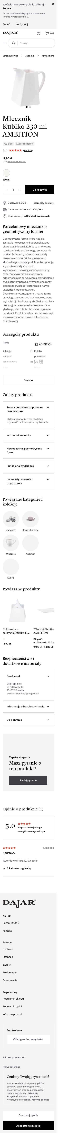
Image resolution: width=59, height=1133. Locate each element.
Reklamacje (10, 972)
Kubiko (38, 351)
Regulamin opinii (12, 1006)
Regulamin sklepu (13, 998)
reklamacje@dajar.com (27, 693)
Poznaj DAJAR (11, 923)
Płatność (8, 957)
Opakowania (10, 980)
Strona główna (10, 55)
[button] (28, 409)
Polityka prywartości (14, 1057)
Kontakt (7, 930)
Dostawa (8, 949)
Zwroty (7, 964)
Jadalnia (29, 55)
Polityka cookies (40, 1099)
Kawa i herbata (50, 55)
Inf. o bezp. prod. (12, 1014)
